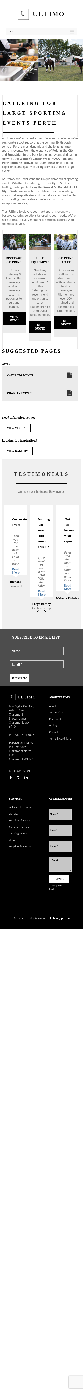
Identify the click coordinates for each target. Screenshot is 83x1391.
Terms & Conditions (60, 738)
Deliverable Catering (20, 807)
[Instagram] (18, 777)
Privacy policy (60, 918)
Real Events (55, 719)
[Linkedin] (26, 777)
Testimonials (56, 712)
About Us (54, 706)
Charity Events (19, 393)
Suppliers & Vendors (20, 846)
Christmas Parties (19, 827)
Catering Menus (20, 375)
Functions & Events (19, 820)
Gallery (53, 725)
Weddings (14, 814)
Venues (13, 840)
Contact (53, 732)
